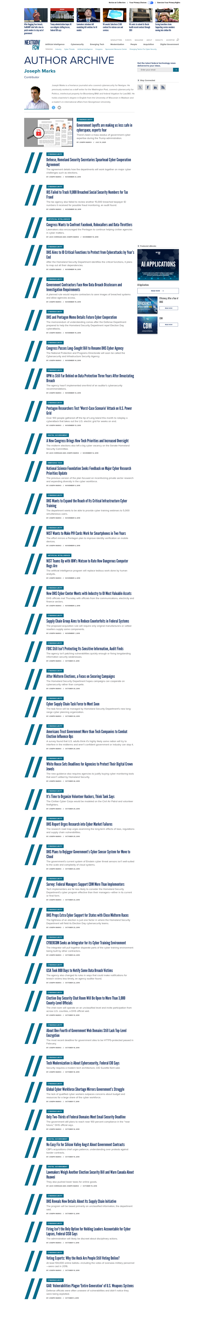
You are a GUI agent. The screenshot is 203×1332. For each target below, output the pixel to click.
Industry (58, 49)
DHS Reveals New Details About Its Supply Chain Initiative (81, 1201)
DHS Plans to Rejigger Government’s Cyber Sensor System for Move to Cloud (88, 854)
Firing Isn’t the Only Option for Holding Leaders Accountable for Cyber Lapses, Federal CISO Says (88, 1231)
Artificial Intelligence (54, 44)
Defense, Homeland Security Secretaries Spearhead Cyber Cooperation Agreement (88, 162)
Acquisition (148, 44)
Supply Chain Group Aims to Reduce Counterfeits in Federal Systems (87, 621)
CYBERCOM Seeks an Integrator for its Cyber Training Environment (86, 942)
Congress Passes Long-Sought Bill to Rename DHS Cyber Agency (84, 348)
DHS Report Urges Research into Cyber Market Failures (79, 824)
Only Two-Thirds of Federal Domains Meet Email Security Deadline (86, 1117)
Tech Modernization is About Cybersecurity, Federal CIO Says (82, 1063)
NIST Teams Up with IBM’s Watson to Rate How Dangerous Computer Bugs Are (87, 563)
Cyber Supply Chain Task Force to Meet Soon (72, 704)
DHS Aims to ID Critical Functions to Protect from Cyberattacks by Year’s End (90, 255)
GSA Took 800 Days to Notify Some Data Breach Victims (79, 970)
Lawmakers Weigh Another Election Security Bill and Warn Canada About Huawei (90, 1175)
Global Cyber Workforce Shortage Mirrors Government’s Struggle (85, 1089)
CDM (161, 318)
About (149, 40)
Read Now (155, 291)
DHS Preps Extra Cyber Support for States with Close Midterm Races (87, 915)
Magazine (139, 40)
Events (128, 40)
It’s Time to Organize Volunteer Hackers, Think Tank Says (80, 796)
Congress (99, 49)
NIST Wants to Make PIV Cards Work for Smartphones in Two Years (86, 533)
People (133, 44)
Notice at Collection (117, 3)
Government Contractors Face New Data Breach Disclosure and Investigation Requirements (84, 287)
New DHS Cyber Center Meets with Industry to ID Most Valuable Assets (88, 593)
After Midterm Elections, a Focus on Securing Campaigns (80, 676)
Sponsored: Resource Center (116, 49)
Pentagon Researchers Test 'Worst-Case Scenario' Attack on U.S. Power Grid (89, 411)
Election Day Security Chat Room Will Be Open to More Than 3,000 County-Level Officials (85, 1000)
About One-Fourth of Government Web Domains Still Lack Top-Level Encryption (86, 1033)
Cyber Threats (69, 49)
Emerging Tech (97, 44)
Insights (159, 40)
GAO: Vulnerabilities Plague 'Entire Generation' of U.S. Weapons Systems (90, 1285)
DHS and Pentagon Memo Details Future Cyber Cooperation (81, 317)
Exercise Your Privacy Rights (168, 3)
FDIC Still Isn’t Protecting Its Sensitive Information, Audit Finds (84, 648)
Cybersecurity (77, 44)
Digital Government (169, 44)
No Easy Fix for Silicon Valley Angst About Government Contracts (85, 1144)
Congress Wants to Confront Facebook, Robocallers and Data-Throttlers (89, 224)
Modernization (117, 44)
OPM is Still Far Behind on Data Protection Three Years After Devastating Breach (90, 378)
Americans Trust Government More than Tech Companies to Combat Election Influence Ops (86, 734)
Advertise (170, 40)
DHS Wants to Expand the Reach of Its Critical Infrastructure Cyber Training (86, 503)
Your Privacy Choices (138, 3)
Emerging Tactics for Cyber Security (143, 49)
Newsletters (116, 40)
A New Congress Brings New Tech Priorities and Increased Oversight (87, 440)
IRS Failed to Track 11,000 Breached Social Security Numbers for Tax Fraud (87, 195)
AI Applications (143, 285)
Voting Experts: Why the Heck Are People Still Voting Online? (83, 1258)
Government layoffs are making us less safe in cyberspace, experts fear (104, 128)
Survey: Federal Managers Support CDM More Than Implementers (85, 884)
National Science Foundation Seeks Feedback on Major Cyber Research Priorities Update (88, 471)
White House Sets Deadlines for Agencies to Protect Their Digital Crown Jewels (89, 766)
